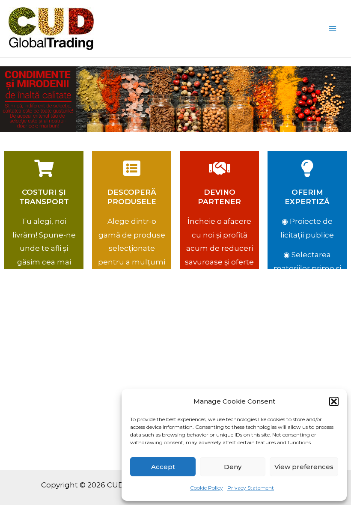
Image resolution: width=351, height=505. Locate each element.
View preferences (303, 467)
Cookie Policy (206, 487)
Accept (163, 467)
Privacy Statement (250, 487)
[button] (334, 401)
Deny (232, 467)
